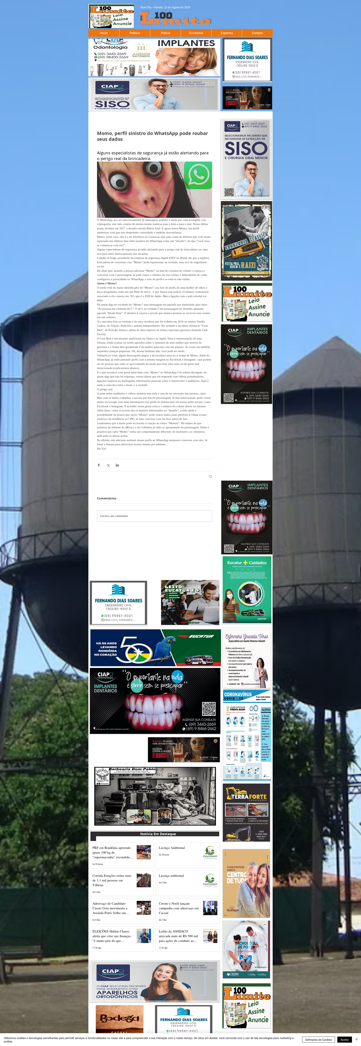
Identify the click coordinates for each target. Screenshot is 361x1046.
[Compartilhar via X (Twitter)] (108, 465)
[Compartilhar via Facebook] (99, 465)
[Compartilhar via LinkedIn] (117, 465)
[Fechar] (356, 1039)
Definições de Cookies (318, 1039)
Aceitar (345, 1039)
